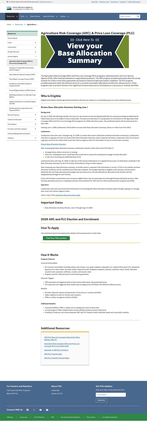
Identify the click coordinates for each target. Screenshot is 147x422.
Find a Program (12, 38)
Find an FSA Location (134, 2)
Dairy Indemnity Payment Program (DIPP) (22, 74)
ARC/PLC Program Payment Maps (56, 358)
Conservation (12, 47)
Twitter (34, 410)
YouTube (40, 410)
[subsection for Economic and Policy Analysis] (34, 129)
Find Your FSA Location (56, 238)
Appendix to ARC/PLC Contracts (56, 350)
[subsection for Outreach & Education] (34, 119)
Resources (10, 16)
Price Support (12, 124)
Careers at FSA (56, 394)
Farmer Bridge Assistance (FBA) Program (22, 90)
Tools (22, 16)
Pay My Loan (114, 2)
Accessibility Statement (109, 417)
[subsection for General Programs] (34, 115)
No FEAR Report (39, 417)
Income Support (13, 56)
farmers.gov (24, 417)
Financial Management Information (19, 133)
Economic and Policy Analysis (17, 129)
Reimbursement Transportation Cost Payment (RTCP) (20, 109)
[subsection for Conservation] (34, 47)
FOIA (52, 417)
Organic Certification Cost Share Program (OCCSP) (22, 103)
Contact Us (123, 2)
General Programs (13, 115)
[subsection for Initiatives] (34, 138)
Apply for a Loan (104, 2)
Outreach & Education (15, 119)
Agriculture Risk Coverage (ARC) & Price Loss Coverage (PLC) (20, 62)
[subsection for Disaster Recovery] (34, 52)
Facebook (27, 410)
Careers (63, 16)
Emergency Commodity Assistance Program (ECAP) (20, 85)
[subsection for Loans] (34, 42)
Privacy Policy (91, 417)
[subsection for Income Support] (34, 56)
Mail (47, 410)
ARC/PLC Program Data (53, 354)
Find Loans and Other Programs (18, 390)
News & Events (48, 16)
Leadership (55, 390)
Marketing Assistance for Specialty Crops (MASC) (22, 96)
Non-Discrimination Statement (70, 417)
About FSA (95, 2)
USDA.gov (10, 417)
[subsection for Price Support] (34, 124)
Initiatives (11, 138)
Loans (10, 42)
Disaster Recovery (13, 52)
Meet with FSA (12, 394)
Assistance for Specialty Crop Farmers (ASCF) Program (21, 69)
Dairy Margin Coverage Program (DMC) (21, 79)
